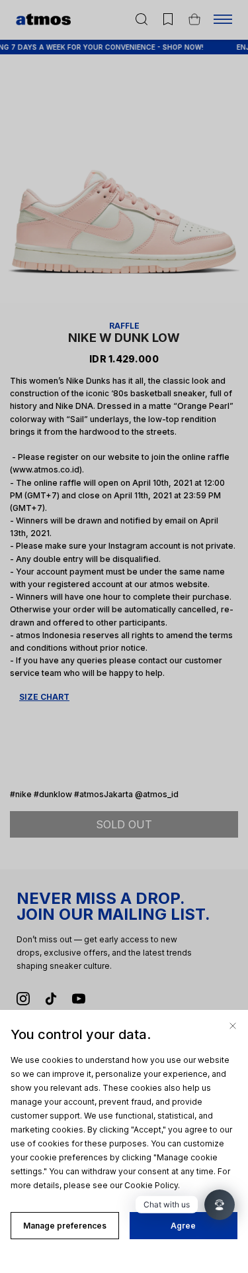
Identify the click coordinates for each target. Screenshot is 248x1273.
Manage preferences (64, 1226)
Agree (183, 1226)
